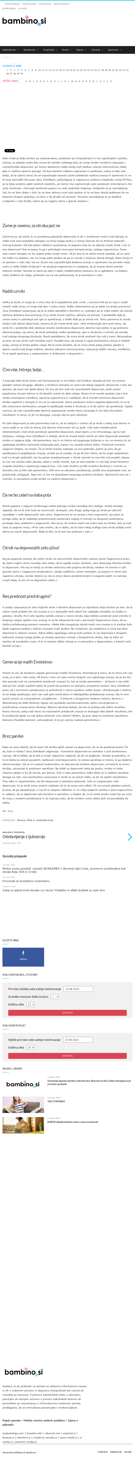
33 (120, 69)
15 (56, 69)
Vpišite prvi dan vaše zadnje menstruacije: (34, 1040)
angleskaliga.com (13, 1433)
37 (11, 72)
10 (39, 69)
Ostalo (6, 57)
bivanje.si (8, 1437)
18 (67, 69)
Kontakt (128, 1452)
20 (74, 69)
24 (88, 69)
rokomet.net (52, 1433)
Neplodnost (9, 49)
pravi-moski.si (68, 1437)
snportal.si (69, 1433)
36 (7, 72)
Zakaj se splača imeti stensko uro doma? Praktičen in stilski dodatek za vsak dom (53, 890)
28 (102, 69)
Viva (10, 811)
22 (81, 69)
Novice (21, 820)
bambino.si (24, 1437)
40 (21, 72)
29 (106, 69)
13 (50, 69)
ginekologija (9, 8)
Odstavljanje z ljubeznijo (23, 836)
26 (95, 69)
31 (113, 69)
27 (99, 69)
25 (92, 69)
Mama (80, 49)
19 (71, 69)
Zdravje (96, 49)
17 (64, 69)
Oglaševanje (116, 1452)
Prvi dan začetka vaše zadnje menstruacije (34, 989)
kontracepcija (12, 3)
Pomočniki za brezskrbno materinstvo (25, 881)
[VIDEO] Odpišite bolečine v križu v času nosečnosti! (72, 1122)
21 (78, 69)
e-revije (22, 8)
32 (116, 69)
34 (123, 69)
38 (14, 72)
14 (53, 69)
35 (127, 69)
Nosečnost (30, 49)
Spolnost (113, 49)
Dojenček (49, 49)
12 (46, 69)
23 (85, 69)
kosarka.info (34, 1433)
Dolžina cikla (16, 1004)
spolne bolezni (61, 3)
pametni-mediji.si (26, 1441)
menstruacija (29, 3)
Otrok (65, 49)
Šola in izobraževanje (40, 820)
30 (109, 69)
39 (18, 72)
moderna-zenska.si (45, 1437)
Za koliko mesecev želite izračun (28, 996)
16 (60, 69)
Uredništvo (102, 1452)
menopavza (45, 3)
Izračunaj (67, 1012)
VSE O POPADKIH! (56, 1101)
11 (42, 69)
